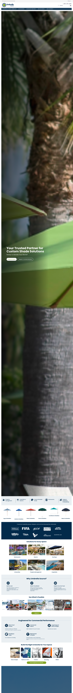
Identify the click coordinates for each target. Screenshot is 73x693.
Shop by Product (11, 259)
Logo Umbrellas (7, 518)
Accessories (21, 9)
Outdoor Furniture (31, 9)
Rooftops (54, 557)
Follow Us (36, 613)
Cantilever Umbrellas (54, 515)
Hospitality (54, 572)
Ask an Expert (50, 9)
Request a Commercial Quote (25, 259)
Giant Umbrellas (31, 518)
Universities (17, 572)
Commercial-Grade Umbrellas (9, 9)
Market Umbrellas (19, 519)
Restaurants (17, 557)
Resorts (36, 557)
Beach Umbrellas (66, 518)
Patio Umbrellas (42, 518)
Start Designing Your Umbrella (36, 662)
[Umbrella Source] (8, 5)
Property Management (35, 572)
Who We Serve (41, 9)
